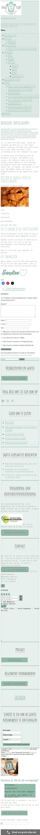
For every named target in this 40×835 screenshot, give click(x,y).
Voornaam (6, 730)
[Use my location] (20, 596)
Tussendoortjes (17, 76)
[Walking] (4, 594)
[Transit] (9, 594)
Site (2, 328)
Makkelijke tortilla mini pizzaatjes (15, 290)
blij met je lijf (12, 134)
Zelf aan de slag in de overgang (14, 434)
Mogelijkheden (10, 45)
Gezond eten (22, 136)
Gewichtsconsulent (12, 136)
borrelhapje (24, 134)
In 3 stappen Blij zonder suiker (20, 100)
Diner (14, 72)
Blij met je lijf (10, 35)
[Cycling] (6, 594)
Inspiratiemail (14, 93)
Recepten (11, 62)
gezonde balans (31, 136)
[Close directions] (3, 585)
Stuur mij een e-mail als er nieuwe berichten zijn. (18, 345)
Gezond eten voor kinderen (17, 130)
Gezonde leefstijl (6, 137)
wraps (7, 139)
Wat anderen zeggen (12, 79)
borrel (18, 134)
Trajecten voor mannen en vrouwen (22, 48)
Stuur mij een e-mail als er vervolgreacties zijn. (18, 341)
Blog (10, 55)
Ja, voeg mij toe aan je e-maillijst (13, 338)
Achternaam (7, 735)
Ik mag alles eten (16, 137)
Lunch (14, 69)
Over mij (8, 38)
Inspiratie (8, 52)
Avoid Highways (24, 608)
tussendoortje (26, 137)
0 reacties (11, 139)
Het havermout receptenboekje (19, 110)
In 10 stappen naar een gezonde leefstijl (23, 96)
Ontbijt (15, 65)
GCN (4, 136)
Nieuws (10, 59)
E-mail (3, 324)
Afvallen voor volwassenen (13, 129)
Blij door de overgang (28, 129)
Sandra (3, 129)
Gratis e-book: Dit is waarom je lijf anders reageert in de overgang (22, 87)
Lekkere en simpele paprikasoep (14, 288)
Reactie (4, 304)
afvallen (26, 132)
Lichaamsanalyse (14, 103)
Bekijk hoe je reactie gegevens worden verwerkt (16, 355)
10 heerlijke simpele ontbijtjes (19, 106)
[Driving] (1, 594)
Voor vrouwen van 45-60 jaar (8, 18)
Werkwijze (12, 42)
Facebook (20, 697)
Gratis (7, 82)
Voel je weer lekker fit (16, 132)
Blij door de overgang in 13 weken (15, 438)
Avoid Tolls (9, 608)
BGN (6, 134)
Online (7, 113)
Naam (3, 320)
